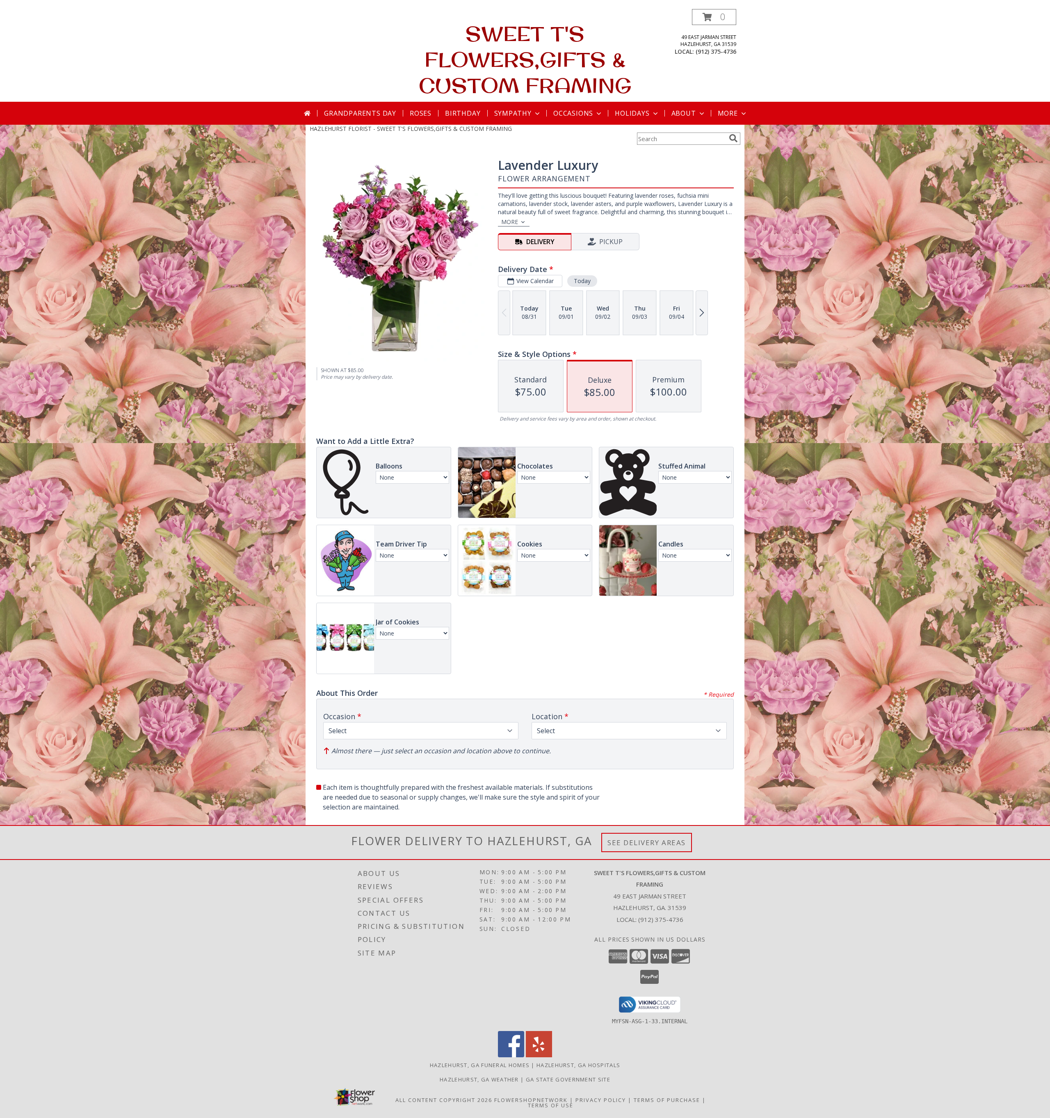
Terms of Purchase (667, 1100)
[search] (733, 138)
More (728, 113)
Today (582, 281)
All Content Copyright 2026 (443, 1100)
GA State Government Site (568, 1079)
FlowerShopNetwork (531, 1100)
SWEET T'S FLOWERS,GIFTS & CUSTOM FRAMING (525, 59)
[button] (714, 17)
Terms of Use (550, 1105)
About (683, 113)
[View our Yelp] (539, 1055)
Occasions (573, 113)
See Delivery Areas (646, 842)
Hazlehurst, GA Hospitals (578, 1065)
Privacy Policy (600, 1100)
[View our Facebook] (511, 1055)
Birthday (462, 113)
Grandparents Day (360, 113)
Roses (420, 113)
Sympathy (513, 113)
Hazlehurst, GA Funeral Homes (480, 1065)
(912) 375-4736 (716, 51)
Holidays (632, 113)
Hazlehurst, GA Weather (479, 1079)
